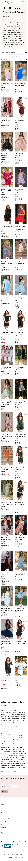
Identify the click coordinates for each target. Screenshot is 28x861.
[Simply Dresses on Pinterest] (14, 842)
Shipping (3, 804)
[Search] (19, 2)
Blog (2, 824)
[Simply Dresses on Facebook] (2, 842)
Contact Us (4, 836)
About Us (3, 821)
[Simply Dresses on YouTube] (26, 842)
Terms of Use (10, 857)
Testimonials (4, 827)
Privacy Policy (17, 857)
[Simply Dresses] (9, 2)
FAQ (2, 807)
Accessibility (4, 812)
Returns (3, 810)
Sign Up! (4, 791)
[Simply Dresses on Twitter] (20, 842)
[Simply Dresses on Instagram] (8, 842)
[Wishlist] (22, 2)
